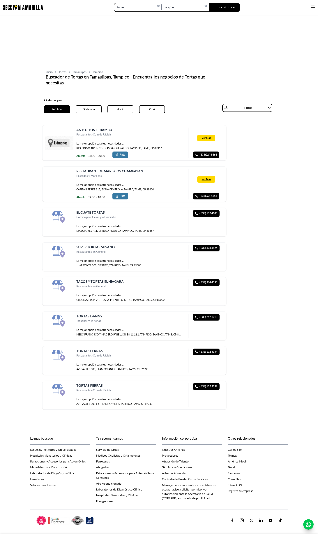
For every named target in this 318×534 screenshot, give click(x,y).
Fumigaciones (105, 501)
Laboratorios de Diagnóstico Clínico (53, 473)
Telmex (232, 455)
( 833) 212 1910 (208, 317)
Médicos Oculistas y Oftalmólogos (118, 455)
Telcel (231, 467)
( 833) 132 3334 (208, 352)
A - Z (120, 109)
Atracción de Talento (175, 461)
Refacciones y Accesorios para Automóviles (58, 461)
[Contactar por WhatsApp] (308, 524)
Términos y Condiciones (177, 467)
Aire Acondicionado (108, 483)
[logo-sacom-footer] (65, 520)
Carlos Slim (235, 449)
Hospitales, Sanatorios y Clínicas (51, 455)
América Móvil (237, 461)
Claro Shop (235, 479)
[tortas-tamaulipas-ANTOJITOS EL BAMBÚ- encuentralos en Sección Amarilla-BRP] (59, 143)
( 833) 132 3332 (208, 386)
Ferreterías (37, 479)
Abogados (102, 467)
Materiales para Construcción (49, 467)
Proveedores (170, 455)
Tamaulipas (79, 72)
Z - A (152, 109)
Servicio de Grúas (107, 449)
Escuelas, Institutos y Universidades (53, 449)
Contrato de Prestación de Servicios (185, 479)
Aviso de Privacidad (174, 473)
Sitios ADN (235, 485)
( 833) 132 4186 (208, 213)
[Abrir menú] (313, 7)
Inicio (49, 72)
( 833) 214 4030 (208, 282)
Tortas (62, 72)
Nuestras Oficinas (173, 449)
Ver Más (206, 138)
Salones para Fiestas (43, 485)
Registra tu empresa (240, 491)
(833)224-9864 (208, 155)
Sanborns (234, 473)
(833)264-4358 (208, 196)
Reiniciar (57, 109)
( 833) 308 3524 (208, 248)
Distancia (89, 109)
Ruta (122, 155)
